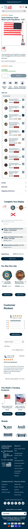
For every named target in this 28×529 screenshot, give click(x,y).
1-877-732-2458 (8, 460)
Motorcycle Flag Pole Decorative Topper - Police (15, 156)
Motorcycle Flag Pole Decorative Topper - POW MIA (15, 164)
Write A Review (16, 334)
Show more (4, 58)
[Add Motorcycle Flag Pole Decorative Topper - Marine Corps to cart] (23, 139)
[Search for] (24, 11)
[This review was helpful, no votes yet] (19, 379)
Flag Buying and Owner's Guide (18, 454)
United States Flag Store (16, 499)
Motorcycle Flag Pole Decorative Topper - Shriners (13, 172)
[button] (2, 7)
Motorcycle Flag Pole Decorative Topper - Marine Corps (13, 140)
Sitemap (16, 475)
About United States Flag (19, 449)
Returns (3, 487)
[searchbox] (13, 342)
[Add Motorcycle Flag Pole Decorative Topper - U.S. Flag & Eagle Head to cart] (23, 123)
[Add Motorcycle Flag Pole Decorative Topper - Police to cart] (23, 156)
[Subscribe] (24, 513)
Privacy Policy (18, 466)
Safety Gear (17, 484)
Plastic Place (17, 495)
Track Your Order (5, 492)
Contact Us (4, 484)
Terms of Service (18, 468)
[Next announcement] (26, 2)
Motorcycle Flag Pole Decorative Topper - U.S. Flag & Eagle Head (14, 124)
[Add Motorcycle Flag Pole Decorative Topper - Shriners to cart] (23, 172)
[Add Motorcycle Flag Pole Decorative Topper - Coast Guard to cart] (23, 115)
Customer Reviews (19, 463)
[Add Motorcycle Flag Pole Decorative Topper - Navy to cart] (23, 149)
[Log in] (23, 7)
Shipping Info (4, 489)
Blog (15, 458)
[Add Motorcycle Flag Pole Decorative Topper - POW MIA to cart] (23, 164)
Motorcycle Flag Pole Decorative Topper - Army (15, 100)
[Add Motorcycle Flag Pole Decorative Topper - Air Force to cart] (23, 107)
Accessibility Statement (17, 472)
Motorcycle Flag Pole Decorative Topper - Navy (15, 149)
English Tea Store (18, 487)
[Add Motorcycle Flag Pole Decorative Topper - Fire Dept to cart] (23, 131)
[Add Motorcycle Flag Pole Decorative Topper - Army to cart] (23, 100)
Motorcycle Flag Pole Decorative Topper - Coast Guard (15, 116)
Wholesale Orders (19, 460)
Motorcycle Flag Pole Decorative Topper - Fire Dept (14, 132)
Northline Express (19, 492)
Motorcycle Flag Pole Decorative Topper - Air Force (14, 107)
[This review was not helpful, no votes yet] (22, 379)
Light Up (16, 489)
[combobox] (12, 11)
